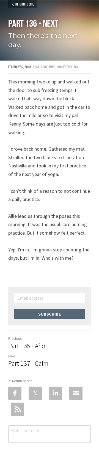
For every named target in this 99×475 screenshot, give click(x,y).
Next (11, 356)
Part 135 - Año (26, 346)
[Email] (75, 393)
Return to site (24, 4)
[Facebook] (14, 393)
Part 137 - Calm (28, 363)
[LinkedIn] (55, 393)
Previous (15, 338)
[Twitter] (35, 393)
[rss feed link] (17, 409)
